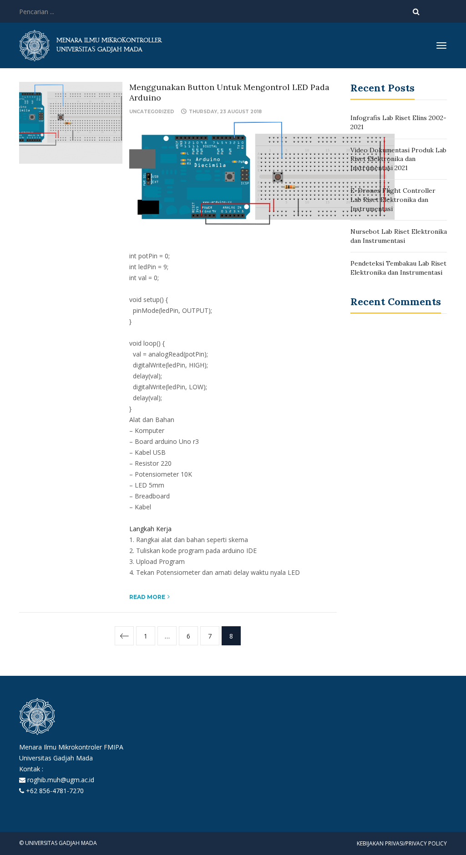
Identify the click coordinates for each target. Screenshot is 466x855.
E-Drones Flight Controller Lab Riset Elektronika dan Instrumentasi (393, 199)
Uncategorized (151, 112)
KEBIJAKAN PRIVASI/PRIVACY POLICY (402, 843)
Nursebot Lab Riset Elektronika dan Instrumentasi (398, 236)
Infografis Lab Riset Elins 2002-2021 (398, 122)
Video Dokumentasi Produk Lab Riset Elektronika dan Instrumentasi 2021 (398, 159)
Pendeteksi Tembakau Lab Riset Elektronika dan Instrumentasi (398, 268)
